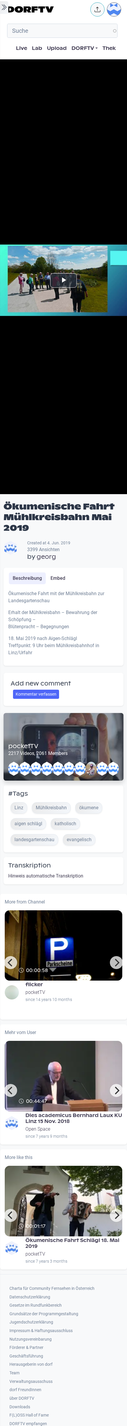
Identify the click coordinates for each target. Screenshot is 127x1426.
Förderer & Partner (26, 1347)
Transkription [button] (29, 865)
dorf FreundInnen (25, 1389)
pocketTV (23, 746)
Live (21, 48)
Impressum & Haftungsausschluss (41, 1330)
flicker (34, 984)
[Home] (47, 9)
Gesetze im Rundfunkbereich (35, 1305)
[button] (97, 9)
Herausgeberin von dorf (31, 1364)
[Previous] (10, 962)
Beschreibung (27, 578)
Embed (58, 578)
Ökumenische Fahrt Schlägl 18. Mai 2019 (72, 1243)
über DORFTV (21, 1398)
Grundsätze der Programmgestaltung (43, 1313)
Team (14, 1372)
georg (46, 557)
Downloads (19, 1406)
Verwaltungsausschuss (31, 1381)
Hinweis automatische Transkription (45, 876)
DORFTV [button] (82, 48)
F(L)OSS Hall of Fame (29, 1415)
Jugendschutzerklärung (31, 1322)
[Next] (116, 962)
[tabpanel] (63, 625)
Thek (109, 48)
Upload (57, 48)
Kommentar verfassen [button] (36, 694)
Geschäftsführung (26, 1356)
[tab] (27, 578)
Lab (37, 48)
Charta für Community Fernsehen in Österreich (52, 1288)
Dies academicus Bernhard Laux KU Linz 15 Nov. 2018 (73, 1118)
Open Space (37, 1129)
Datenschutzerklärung (29, 1297)
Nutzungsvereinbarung (30, 1339)
